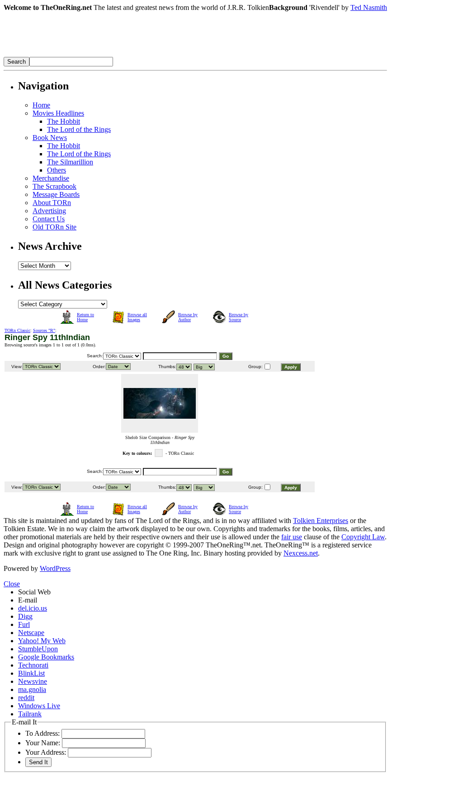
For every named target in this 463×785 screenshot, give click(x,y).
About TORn (52, 202)
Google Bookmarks (46, 657)
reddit (26, 697)
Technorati (33, 665)
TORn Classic (17, 330)
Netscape (31, 632)
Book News (50, 137)
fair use (291, 537)
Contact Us (49, 219)
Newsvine (32, 681)
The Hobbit (63, 121)
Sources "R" (44, 330)
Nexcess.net (300, 553)
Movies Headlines (58, 113)
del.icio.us (32, 608)
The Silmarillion (70, 162)
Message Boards (56, 194)
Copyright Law (363, 537)
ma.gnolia (32, 689)
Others (56, 170)
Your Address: (45, 752)
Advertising (49, 211)
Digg (25, 616)
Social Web (34, 592)
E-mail (27, 600)
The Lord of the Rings (79, 129)
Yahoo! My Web (42, 641)
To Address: (42, 733)
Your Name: (42, 743)
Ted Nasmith (368, 7)
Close (12, 584)
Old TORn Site (54, 227)
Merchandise (51, 178)
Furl (24, 624)
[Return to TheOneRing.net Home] (139, 54)
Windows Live (39, 706)
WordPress (55, 568)
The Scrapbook (54, 186)
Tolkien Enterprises (320, 520)
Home (41, 105)
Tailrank (30, 714)
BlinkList (31, 673)
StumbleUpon (38, 649)
